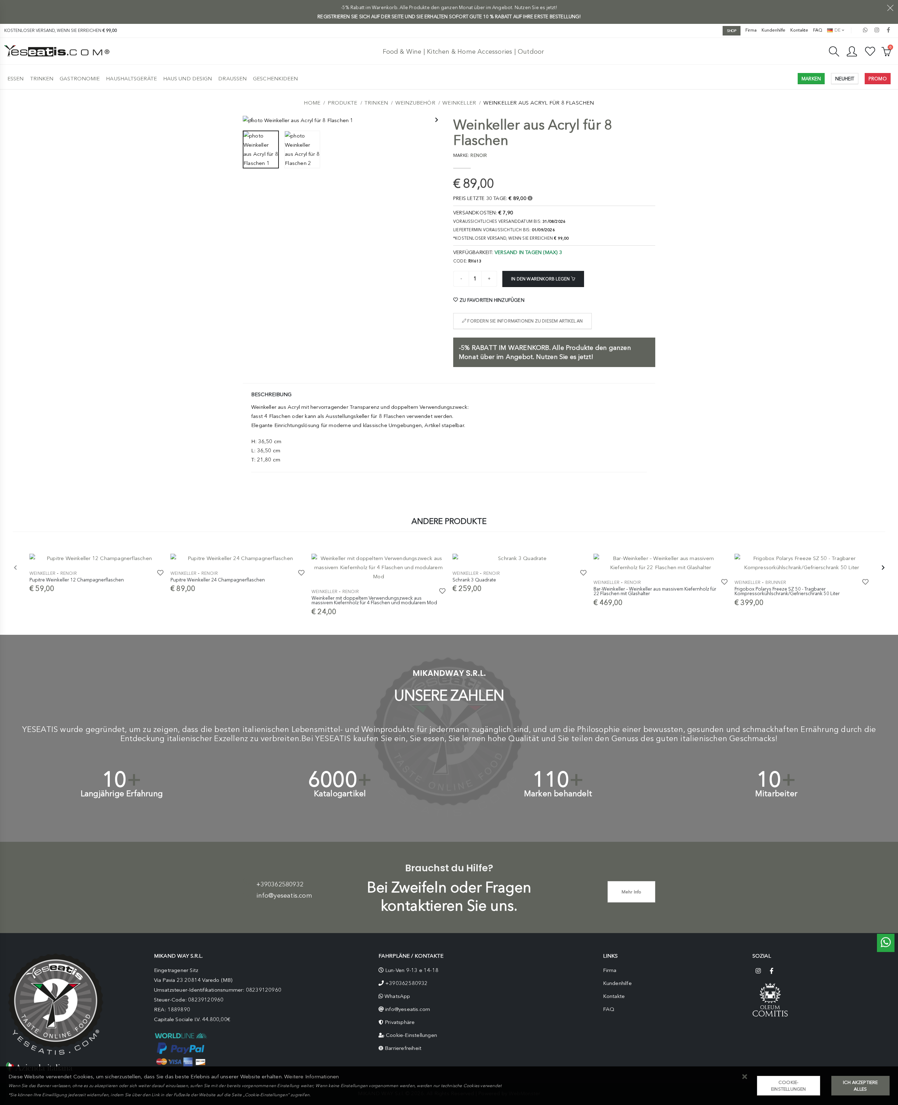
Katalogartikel (340, 793)
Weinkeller (459, 103)
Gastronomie (80, 78)
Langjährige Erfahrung (122, 793)
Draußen (232, 78)
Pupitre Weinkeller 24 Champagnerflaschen (217, 580)
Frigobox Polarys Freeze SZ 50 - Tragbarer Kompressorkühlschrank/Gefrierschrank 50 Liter (787, 591)
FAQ (817, 30)
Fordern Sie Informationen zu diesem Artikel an (524, 321)
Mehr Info (632, 891)
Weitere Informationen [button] (311, 1076)
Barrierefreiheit (403, 1048)
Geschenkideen (275, 78)
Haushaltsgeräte (131, 78)
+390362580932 (279, 884)
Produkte (342, 103)
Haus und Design (187, 78)
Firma (751, 30)
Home (312, 103)
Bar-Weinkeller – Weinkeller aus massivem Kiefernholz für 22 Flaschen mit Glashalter (655, 591)
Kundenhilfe (773, 30)
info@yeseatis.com (284, 895)
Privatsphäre (400, 1022)
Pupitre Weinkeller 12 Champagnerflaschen (76, 580)
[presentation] (251, 120)
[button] (744, 1077)
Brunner (775, 582)
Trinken (42, 78)
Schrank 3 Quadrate (474, 580)
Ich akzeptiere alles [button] (860, 1086)
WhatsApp (397, 996)
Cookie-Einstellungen (411, 1035)
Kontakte (799, 30)
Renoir (68, 573)
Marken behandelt (558, 793)
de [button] (836, 30)
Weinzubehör (415, 103)
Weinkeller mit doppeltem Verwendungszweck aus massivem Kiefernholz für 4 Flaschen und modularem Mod (374, 600)
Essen (15, 78)
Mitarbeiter (776, 793)
